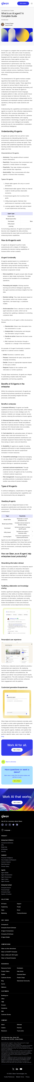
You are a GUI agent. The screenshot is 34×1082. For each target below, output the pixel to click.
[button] (7, 830)
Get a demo (17, 802)
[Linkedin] (17, 1069)
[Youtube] (21, 1069)
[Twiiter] (13, 1069)
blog (2, 736)
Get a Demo (17, 749)
